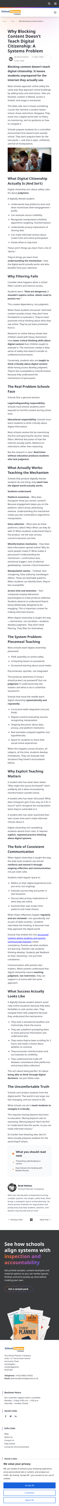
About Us (8, 1437)
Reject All (29, 1500)
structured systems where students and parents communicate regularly (28, 938)
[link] (55, 3)
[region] (29, 1482)
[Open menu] (55, 12)
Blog (6, 1434)
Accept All (29, 1485)
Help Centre (9, 1443)
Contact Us (9, 1440)
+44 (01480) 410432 (24, 1375)
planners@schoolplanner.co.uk (24, 1378)
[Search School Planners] (49, 3)
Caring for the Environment (16, 1447)
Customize (29, 1492)
